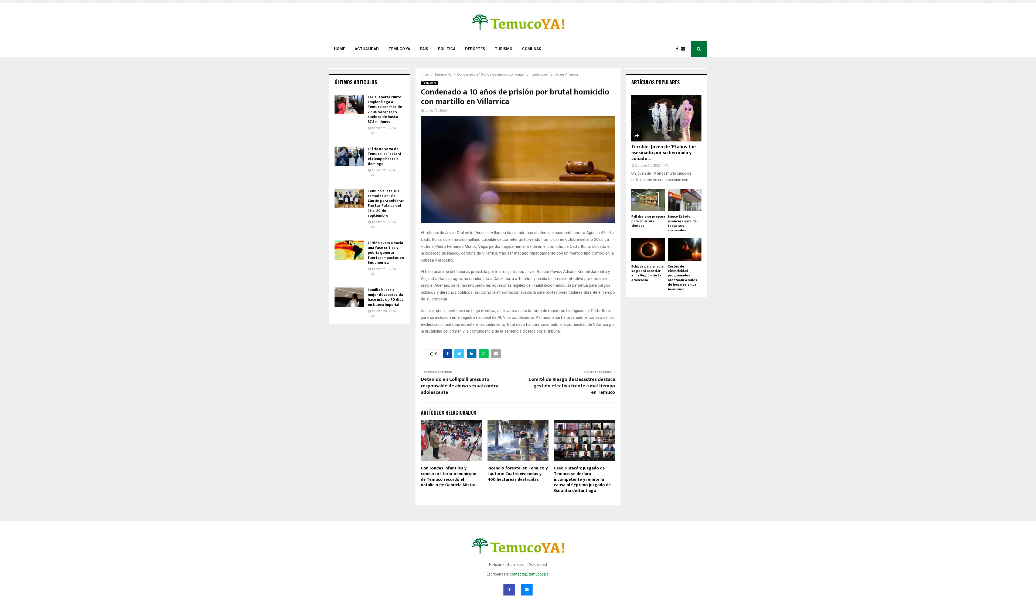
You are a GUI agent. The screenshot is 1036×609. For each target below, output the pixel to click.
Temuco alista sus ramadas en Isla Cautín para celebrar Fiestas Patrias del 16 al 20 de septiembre (386, 203)
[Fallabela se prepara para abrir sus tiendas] (648, 200)
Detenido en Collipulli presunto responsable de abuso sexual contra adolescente (459, 386)
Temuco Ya (399, 49)
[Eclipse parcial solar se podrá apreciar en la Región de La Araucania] (648, 249)
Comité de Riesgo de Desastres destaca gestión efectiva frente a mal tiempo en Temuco (572, 386)
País (424, 49)
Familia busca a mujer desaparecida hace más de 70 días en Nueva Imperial (385, 297)
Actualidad (367, 49)
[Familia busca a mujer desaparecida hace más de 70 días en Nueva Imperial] (349, 297)
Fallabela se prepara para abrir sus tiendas (648, 221)
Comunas (531, 49)
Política (446, 49)
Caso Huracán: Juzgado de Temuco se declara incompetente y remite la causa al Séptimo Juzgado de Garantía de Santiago (582, 479)
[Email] (684, 49)
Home (339, 49)
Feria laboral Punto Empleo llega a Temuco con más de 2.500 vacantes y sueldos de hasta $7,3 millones (385, 109)
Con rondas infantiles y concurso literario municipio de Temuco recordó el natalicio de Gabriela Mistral (448, 477)
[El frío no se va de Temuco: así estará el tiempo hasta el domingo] (349, 156)
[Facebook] (678, 49)
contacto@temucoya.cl (529, 574)
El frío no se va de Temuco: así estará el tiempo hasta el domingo (384, 156)
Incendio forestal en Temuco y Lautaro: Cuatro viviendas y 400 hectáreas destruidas (518, 474)
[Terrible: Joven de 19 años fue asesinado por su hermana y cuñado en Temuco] (666, 118)
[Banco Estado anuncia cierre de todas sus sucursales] (684, 200)
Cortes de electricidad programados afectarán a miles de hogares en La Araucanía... (682, 277)
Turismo (503, 49)
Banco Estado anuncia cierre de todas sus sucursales (682, 223)
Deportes (475, 49)
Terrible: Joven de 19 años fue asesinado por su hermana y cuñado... (663, 153)
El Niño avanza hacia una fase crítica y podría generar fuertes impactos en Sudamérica (386, 253)
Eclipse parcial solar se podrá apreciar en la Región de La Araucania (648, 273)
